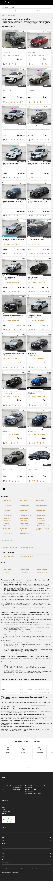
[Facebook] (4, 813)
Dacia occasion (6, 520)
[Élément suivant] (28, 766)
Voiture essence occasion (26, 545)
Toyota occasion (41, 523)
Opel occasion (40, 500)
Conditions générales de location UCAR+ (33, 793)
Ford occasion (6, 528)
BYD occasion (6, 513)
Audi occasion (6, 508)
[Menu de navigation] (50, 2)
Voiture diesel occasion (8, 545)
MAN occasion (23, 520)
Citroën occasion (7, 515)
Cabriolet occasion (24, 567)
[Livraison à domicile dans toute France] (24, 752)
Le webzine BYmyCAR (6, 785)
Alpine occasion (6, 505)
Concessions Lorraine (17, 787)
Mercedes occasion (24, 525)
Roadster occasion (24, 572)
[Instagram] (5, 813)
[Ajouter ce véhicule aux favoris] (3, 48)
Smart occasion (41, 515)
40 (38, 489)
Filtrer (39, 10)
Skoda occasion (41, 513)
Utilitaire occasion (41, 569)
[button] (24, 761)
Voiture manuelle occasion (26, 556)
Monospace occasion (42, 572)
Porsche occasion (41, 505)
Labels (3, 805)
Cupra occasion (6, 518)
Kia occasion (23, 510)
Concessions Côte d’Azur (18, 785)
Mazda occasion (24, 523)
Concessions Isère (16, 789)
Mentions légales (28, 787)
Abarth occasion (6, 500)
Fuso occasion (6, 530)
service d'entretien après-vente (38, 705)
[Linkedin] (2, 813)
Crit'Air (34, 627)
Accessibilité (27, 795)
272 (47, 489)
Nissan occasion (24, 535)
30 (35, 489)
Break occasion (6, 572)
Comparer (23, 31)
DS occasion (5, 523)
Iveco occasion (23, 503)
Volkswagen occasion (42, 525)
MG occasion (23, 528)
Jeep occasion (23, 508)
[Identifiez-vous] (46, 2)
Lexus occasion (23, 518)
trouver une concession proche (32, 668)
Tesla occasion (40, 520)
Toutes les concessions (6, 783)
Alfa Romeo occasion (8, 503)
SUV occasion (40, 567)
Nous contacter (28, 783)
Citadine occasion (24, 569)
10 (29, 489)
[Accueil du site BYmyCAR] (5, 2)
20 (32, 489)
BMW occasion (6, 510)
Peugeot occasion (41, 503)
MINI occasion (23, 530)
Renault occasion (41, 508)
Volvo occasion (40, 532)
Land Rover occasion (25, 513)
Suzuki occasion (41, 518)
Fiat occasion (6, 525)
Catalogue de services (6, 791)
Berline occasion (7, 569)
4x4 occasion (6, 567)
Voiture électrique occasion (9, 547)
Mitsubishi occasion (25, 533)
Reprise (3, 809)
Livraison (3, 807)
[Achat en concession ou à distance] (8, 752)
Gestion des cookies (29, 791)
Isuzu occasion (23, 500)
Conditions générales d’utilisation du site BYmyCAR (35, 785)
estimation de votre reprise (24, 667)
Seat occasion (40, 510)
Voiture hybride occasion (26, 547)
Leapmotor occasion (25, 515)
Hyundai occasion (7, 533)
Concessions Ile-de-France (18, 783)
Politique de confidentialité (30, 789)
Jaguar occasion (24, 505)
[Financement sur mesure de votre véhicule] (39, 752)
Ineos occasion (6, 535)
